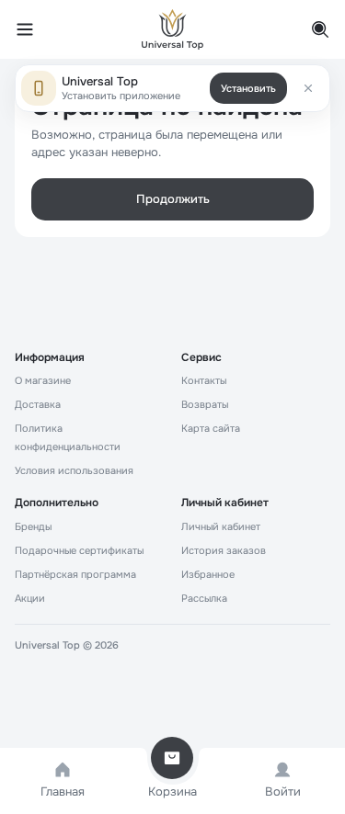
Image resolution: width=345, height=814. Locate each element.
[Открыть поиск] (310, 29)
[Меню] (35, 29)
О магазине (43, 380)
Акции (30, 598)
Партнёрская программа (75, 574)
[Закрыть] (308, 88)
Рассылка (204, 598)
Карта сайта (210, 428)
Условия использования (74, 470)
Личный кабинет (220, 526)
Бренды (33, 526)
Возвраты (204, 404)
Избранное (208, 574)
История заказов (223, 550)
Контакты (203, 380)
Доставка (38, 404)
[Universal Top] (173, 29)
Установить (248, 88)
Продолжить (173, 199)
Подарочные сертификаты (79, 550)
